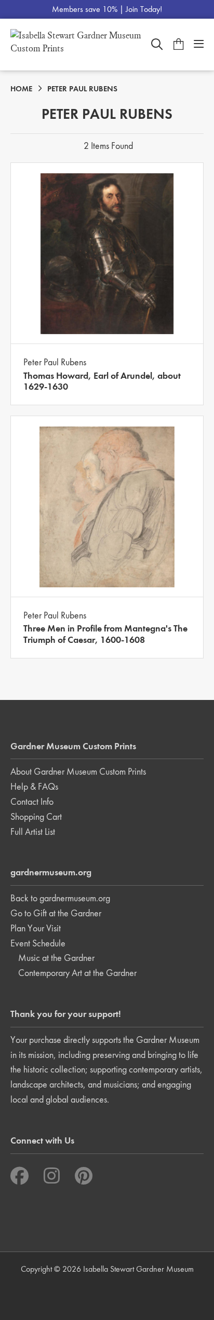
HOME (21, 89)
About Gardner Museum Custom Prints (78, 771)
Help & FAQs (34, 786)
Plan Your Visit (35, 928)
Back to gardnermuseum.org (60, 898)
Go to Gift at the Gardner (55, 913)
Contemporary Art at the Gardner (77, 973)
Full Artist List (32, 831)
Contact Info (32, 801)
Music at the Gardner (56, 958)
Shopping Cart (36, 816)
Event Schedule (37, 943)
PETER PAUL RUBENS (82, 89)
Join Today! (144, 9)
